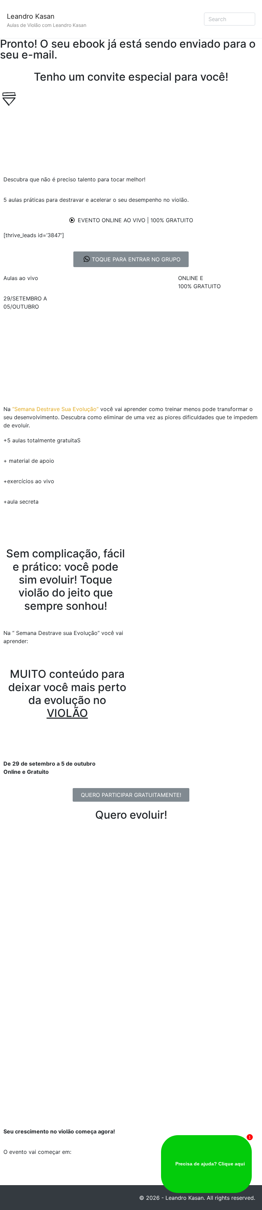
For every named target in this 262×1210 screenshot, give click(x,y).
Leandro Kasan (31, 16)
